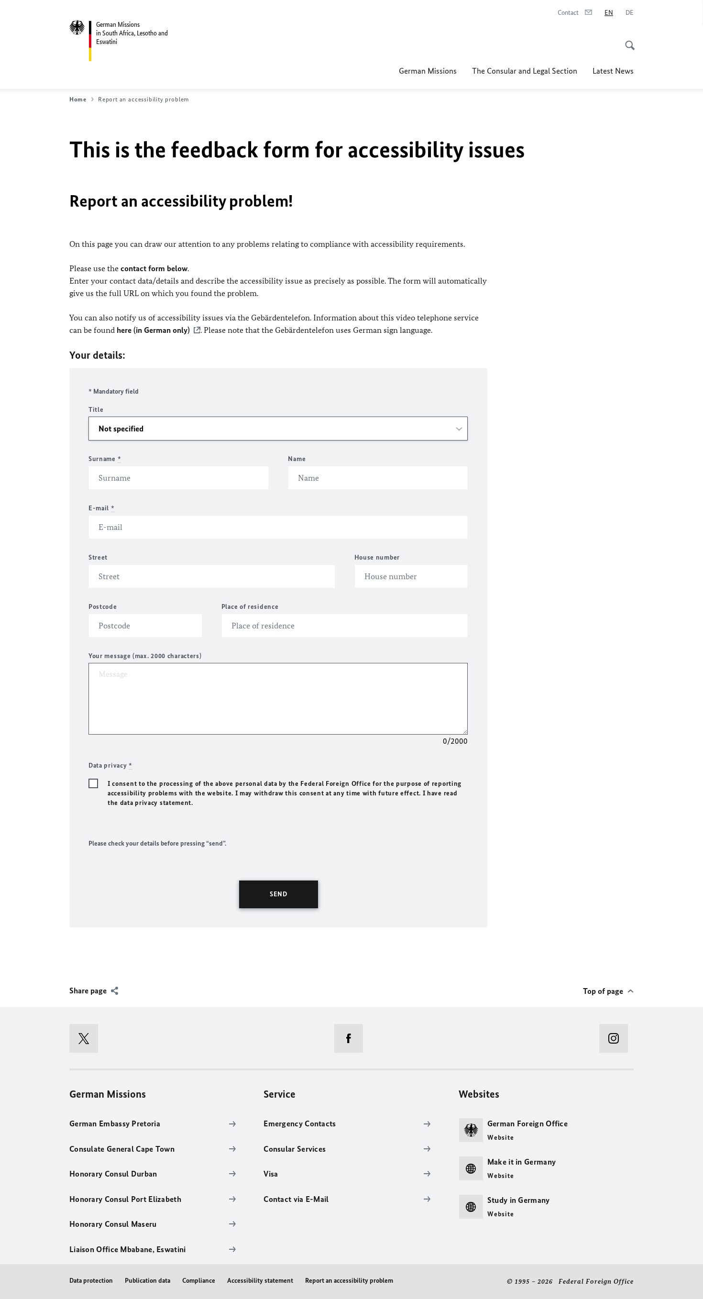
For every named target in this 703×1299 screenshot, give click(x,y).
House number (377, 557)
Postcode (102, 607)
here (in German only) (153, 330)
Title (96, 410)
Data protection (91, 1281)
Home (78, 99)
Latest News (613, 71)
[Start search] (626, 40)
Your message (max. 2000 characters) (145, 656)
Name (297, 459)
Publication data (147, 1281)
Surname (104, 459)
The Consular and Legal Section (524, 71)
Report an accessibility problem (349, 1281)
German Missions (428, 71)
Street (98, 557)
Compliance (198, 1281)
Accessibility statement (260, 1281)
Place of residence (250, 607)
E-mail (101, 508)
